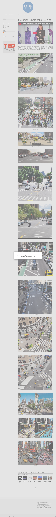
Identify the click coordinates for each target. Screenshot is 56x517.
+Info (34, 256)
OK (40, 257)
